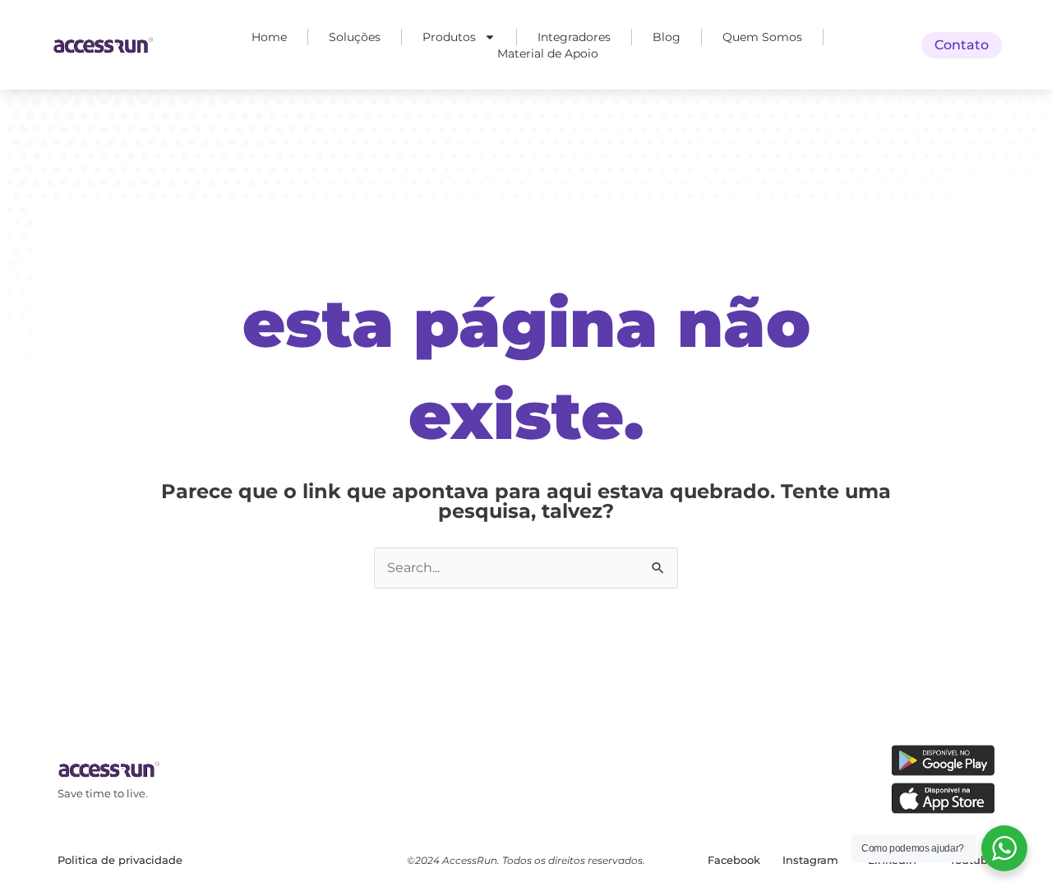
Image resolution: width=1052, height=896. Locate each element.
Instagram (810, 859)
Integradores (574, 37)
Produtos (449, 37)
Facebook (734, 859)
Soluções (355, 37)
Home (269, 37)
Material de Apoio (547, 53)
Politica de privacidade (120, 859)
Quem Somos (762, 37)
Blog (667, 37)
